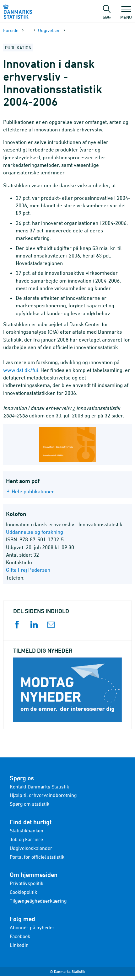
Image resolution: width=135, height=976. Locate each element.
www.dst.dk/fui (20, 370)
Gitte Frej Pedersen (28, 570)
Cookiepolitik (23, 892)
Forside (11, 30)
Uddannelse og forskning (34, 532)
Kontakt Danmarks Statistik (39, 786)
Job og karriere (26, 839)
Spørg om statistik (29, 804)
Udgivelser (49, 30)
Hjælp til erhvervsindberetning (43, 795)
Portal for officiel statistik (37, 857)
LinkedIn (19, 945)
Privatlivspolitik (26, 883)
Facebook (20, 936)
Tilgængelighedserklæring (38, 901)
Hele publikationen (33, 491)
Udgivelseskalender (31, 848)
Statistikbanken (26, 830)
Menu (126, 16)
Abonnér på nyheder (32, 927)
